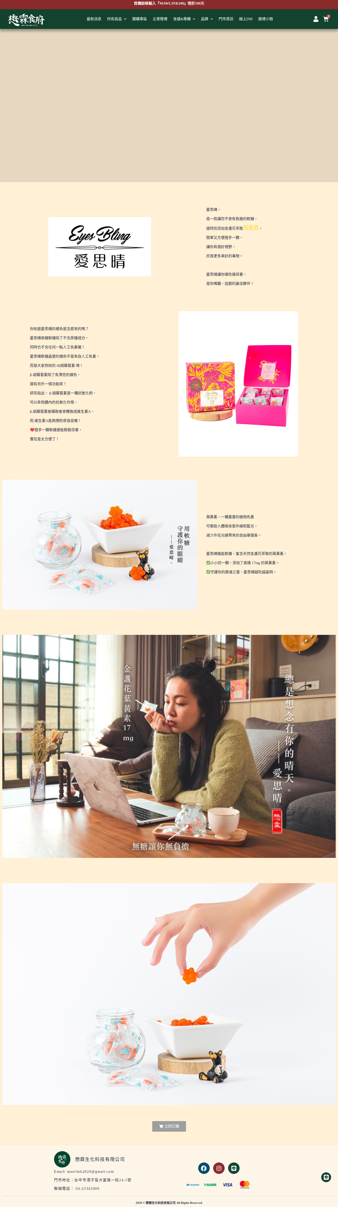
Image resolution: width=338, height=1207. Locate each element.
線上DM (245, 19)
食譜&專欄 (182, 19)
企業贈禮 (160, 19)
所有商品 (114, 19)
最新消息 (94, 19)
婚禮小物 (265, 19)
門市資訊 (226, 19)
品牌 (204, 19)
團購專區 (139, 19)
